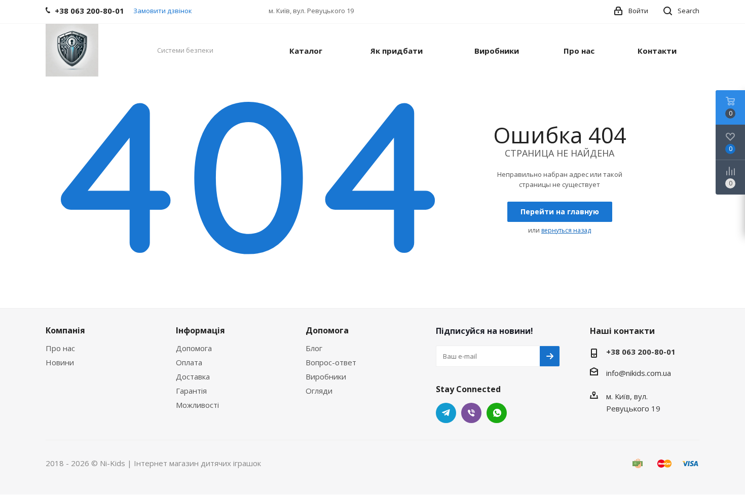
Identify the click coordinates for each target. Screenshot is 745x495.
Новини (60, 362)
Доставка (193, 376)
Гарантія (191, 391)
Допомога (194, 348)
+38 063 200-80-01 (641, 352)
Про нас (60, 348)
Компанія (65, 330)
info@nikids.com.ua (638, 373)
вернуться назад (566, 230)
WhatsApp (497, 413)
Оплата (189, 362)
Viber (471, 413)
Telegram (446, 413)
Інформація (200, 330)
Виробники (326, 376)
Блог (314, 348)
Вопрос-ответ (331, 362)
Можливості (197, 405)
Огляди (319, 391)
